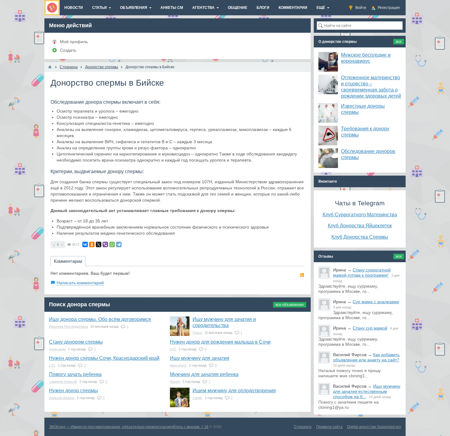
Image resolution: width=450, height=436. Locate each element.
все (399, 41)
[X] (98, 244)
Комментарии (68, 261)
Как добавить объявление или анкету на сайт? (366, 357)
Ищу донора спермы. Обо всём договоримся (100, 319)
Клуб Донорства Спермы (360, 237)
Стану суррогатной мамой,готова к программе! (362, 272)
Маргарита (178, 365)
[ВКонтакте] (85, 244)
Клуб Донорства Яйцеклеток (360, 225)
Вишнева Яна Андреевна (68, 326)
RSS (302, 275)
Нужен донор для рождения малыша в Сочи (220, 342)
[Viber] (105, 244)
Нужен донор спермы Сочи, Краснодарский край (104, 358)
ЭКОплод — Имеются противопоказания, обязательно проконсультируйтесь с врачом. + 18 (128, 427)
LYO (173, 349)
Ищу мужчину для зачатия (199, 358)
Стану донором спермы (76, 342)
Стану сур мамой (370, 328)
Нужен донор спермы (73, 390)
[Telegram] (119, 244)
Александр (57, 349)
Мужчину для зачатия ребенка (204, 374)
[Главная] (49, 67)
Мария (175, 381)
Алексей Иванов (61, 398)
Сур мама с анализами (376, 301)
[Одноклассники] (92, 244)
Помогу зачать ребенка (75, 374)
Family (197, 398)
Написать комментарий (80, 282)
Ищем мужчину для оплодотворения (234, 390)
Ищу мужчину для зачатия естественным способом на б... (366, 391)
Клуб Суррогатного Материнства (360, 214)
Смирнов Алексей (63, 381)
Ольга (197, 332)
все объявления (290, 305)
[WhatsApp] (112, 244)
